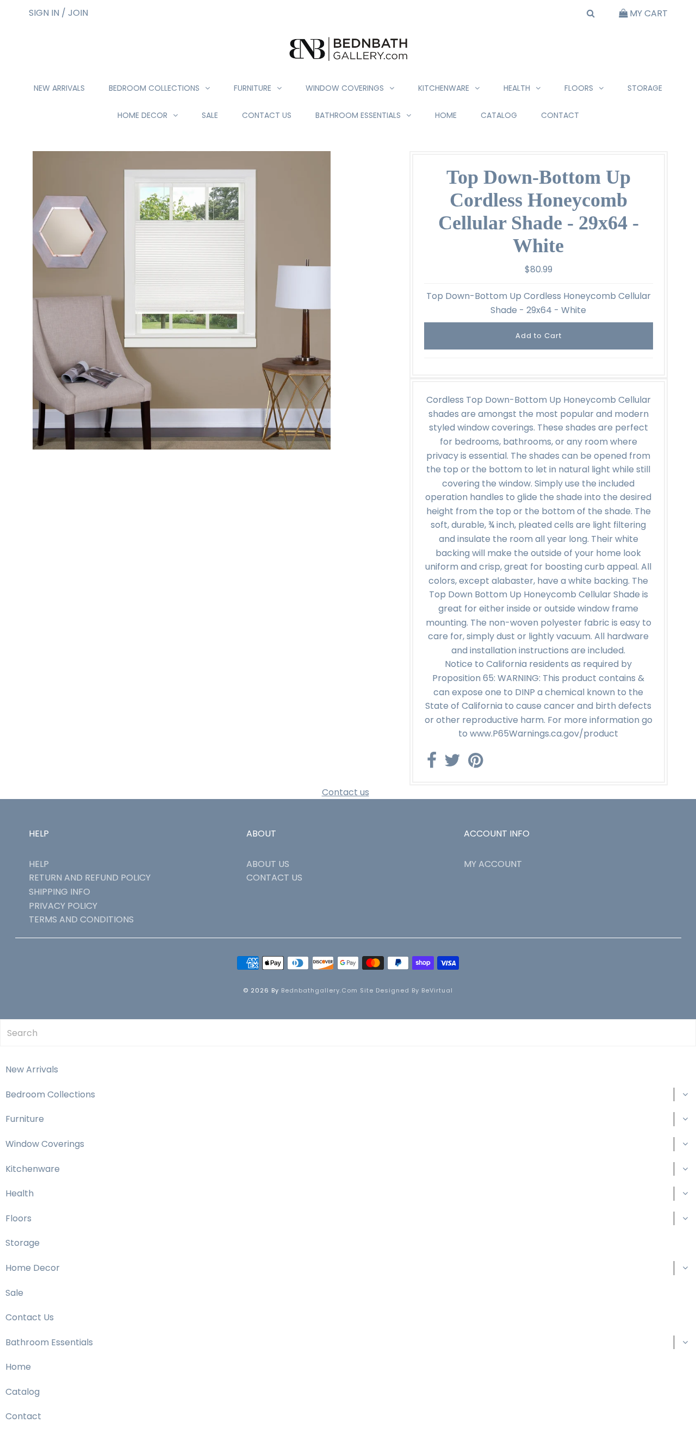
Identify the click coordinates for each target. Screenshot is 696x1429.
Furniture (252, 88)
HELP (39, 864)
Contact (560, 115)
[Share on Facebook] (432, 763)
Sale (210, 115)
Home (446, 115)
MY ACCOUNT (493, 864)
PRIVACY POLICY (63, 906)
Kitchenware (443, 88)
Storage (644, 88)
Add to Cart (538, 335)
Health (517, 88)
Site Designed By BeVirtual (406, 990)
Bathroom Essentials (358, 115)
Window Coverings (345, 88)
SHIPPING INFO (59, 891)
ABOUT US (267, 864)
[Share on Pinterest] (475, 763)
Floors (578, 88)
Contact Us (266, 115)
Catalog (499, 115)
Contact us (345, 792)
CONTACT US (274, 877)
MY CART (647, 13)
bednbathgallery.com (319, 990)
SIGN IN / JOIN (58, 13)
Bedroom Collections (154, 88)
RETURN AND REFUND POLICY (90, 877)
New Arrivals (59, 88)
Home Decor (142, 115)
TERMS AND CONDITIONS (81, 919)
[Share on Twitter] (452, 763)
